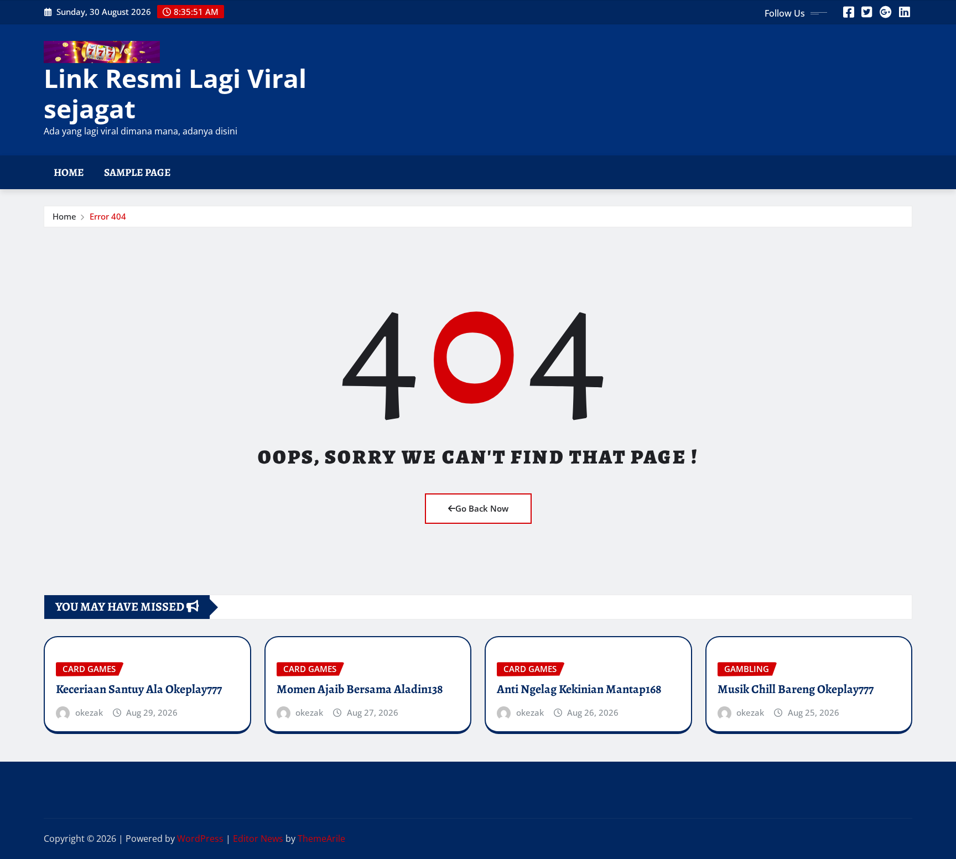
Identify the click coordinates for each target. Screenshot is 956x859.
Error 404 (108, 216)
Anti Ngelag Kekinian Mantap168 (579, 689)
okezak (89, 712)
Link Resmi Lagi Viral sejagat (175, 93)
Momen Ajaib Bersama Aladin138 (360, 689)
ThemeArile (321, 838)
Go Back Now (481, 508)
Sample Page (137, 172)
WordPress (200, 838)
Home (69, 172)
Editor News (258, 838)
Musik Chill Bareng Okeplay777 (796, 689)
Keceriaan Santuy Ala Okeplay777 (139, 689)
